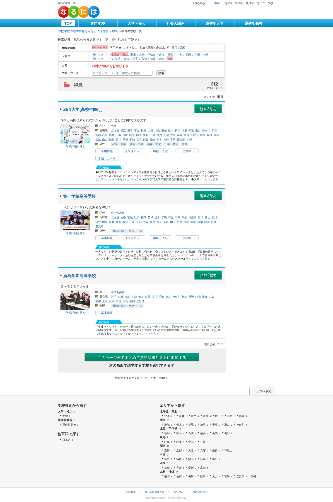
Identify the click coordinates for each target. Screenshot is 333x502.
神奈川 (206, 130)
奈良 (186, 135)
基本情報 (107, 151)
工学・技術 (171, 144)
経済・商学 (119, 144)
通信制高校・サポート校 (127, 231)
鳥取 (202, 135)
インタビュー (133, 151)
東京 (198, 130)
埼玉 (184, 130)
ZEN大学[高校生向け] (83, 109)
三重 (152, 135)
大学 (113, 126)
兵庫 (179, 135)
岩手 (135, 58)
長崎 (152, 139)
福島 (115, 31)
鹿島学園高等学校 (79, 275)
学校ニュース (107, 158)
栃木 (171, 130)
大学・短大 (137, 23)
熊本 (159, 139)
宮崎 (173, 139)
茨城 (164, 130)
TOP (68, 23)
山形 (161, 58)
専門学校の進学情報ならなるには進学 (83, 31)
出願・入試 (160, 151)
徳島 (111, 139)
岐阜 (132, 135)
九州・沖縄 (201, 54)
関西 (170, 54)
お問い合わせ (200, 491)
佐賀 (145, 139)
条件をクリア (100, 54)
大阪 (173, 135)
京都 (166, 135)
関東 (133, 54)
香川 (118, 139)
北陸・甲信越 (147, 54)
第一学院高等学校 (79, 196)
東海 (161, 54)
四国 (188, 54)
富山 (98, 135)
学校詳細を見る (75, 146)
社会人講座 (175, 23)
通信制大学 (214, 23)
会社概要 (130, 491)
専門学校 (97, 23)
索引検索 (178, 491)
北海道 (116, 58)
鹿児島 (181, 139)
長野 (125, 135)
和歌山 (195, 135)
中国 (179, 54)
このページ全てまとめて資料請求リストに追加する (142, 357)
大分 (166, 139)
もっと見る (211, 179)
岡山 (216, 135)
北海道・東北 (170, 411)
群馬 (177, 130)
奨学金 (187, 151)
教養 (185, 144)
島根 (209, 135)
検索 (161, 73)
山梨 (118, 135)
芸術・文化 (154, 144)
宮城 (144, 58)
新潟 (214, 130)
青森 (126, 58)
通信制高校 (253, 23)
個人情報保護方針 (154, 491)
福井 (111, 135)
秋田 (153, 58)
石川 (105, 135)
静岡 (139, 135)
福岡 (139, 139)
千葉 (191, 130)
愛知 (145, 135)
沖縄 (189, 139)
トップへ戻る (262, 391)
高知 (132, 139)
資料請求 (208, 109)
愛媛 (125, 139)
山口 (105, 139)
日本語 (216, 3)
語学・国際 (136, 144)
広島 (98, 139)
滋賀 (159, 135)
